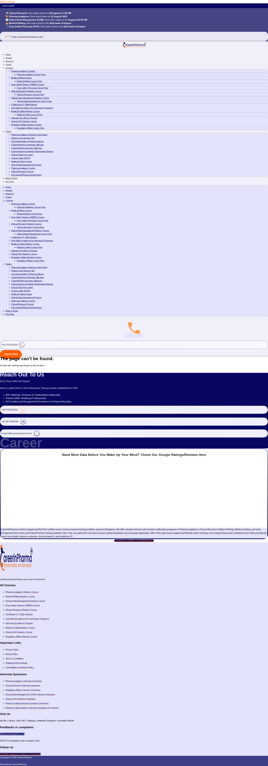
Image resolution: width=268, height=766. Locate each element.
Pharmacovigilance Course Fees (31, 74)
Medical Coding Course (21, 161)
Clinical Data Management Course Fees (34, 101)
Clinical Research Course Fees (30, 94)
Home (8, 187)
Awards (9, 190)
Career (9, 197)
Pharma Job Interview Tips (23, 138)
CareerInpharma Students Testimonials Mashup (32, 151)
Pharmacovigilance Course (23, 71)
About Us (10, 194)
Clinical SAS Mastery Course (24, 121)
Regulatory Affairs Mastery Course (26, 124)
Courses (9, 68)
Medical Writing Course (21, 78)
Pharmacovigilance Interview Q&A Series (29, 135)
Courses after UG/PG (20, 158)
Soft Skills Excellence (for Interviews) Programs (32, 108)
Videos (8, 131)
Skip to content (7, 1)
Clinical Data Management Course (26, 165)
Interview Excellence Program (24, 118)
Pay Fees (10, 181)
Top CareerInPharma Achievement (26, 175)
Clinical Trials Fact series (22, 155)
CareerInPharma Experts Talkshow (26, 148)
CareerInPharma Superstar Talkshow (27, 145)
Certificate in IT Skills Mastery (24, 104)
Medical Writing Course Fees (29, 81)
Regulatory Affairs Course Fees (30, 128)
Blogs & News (12, 311)
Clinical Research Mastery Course (26, 91)
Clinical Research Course (22, 171)
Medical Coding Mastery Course (25, 111)
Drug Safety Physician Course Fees (32, 88)
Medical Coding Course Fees (29, 114)
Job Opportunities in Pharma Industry (27, 141)
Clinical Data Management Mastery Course (30, 98)
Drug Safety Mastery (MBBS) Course (27, 84)
